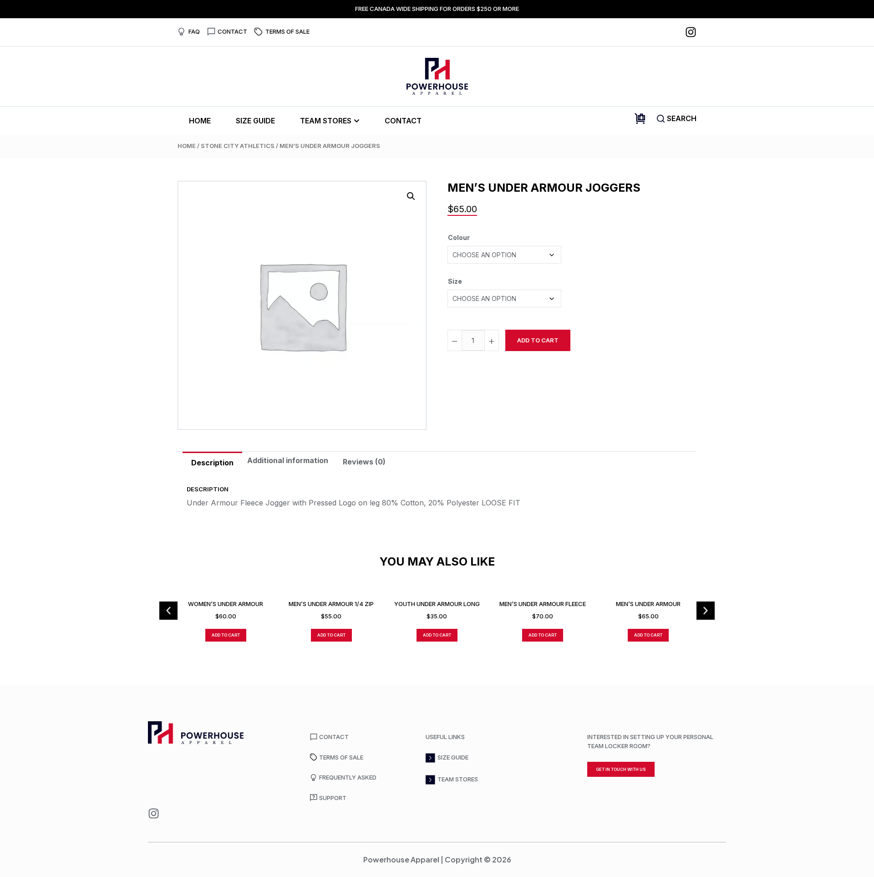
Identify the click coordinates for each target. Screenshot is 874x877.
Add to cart (538, 340)
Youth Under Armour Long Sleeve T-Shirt (437, 603)
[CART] (640, 118)
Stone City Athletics (237, 145)
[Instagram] (690, 32)
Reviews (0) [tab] (364, 461)
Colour (459, 237)
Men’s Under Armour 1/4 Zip (331, 603)
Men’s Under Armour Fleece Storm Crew (542, 603)
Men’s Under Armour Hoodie (648, 603)
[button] (411, 196)
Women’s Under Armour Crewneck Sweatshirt (225, 603)
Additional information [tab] (287, 460)
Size (455, 281)
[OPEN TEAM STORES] (357, 121)
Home (187, 145)
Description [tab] (212, 462)
